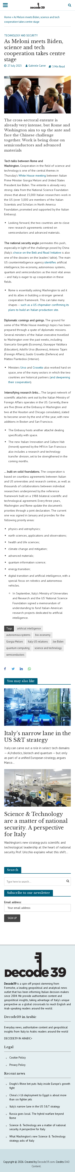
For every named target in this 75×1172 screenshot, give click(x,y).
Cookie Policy (17, 1057)
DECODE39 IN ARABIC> (18, 1038)
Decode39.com (46, 1161)
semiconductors (15, 654)
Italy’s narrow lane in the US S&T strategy (37, 736)
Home (7, 17)
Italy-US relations (38, 641)
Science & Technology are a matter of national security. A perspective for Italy (36, 824)
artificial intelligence (29, 628)
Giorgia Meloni (14, 641)
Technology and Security (21, 35)
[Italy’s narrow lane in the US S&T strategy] (37, 707)
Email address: (12, 902)
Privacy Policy (17, 1065)
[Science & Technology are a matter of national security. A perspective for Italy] (37, 788)
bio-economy (42, 634)
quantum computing (18, 648)
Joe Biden (58, 641)
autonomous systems (18, 634)
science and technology (48, 648)
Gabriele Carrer (37, 65)
